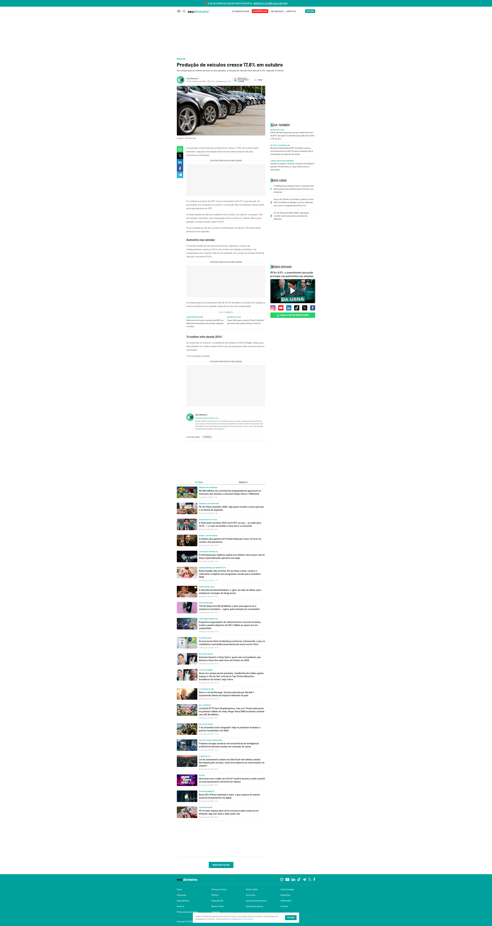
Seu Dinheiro (192, 78)
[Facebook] (314, 879)
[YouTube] (287, 879)
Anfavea (207, 437)
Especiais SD (217, 900)
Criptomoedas (287, 889)
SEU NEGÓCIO (277, 11)
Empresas (181, 895)
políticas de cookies (245, 919)
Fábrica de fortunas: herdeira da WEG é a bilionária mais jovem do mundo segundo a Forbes (205, 323)
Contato (284, 906)
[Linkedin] (293, 879)
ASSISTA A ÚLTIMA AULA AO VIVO (270, 3)
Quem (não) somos (254, 906)
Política (214, 895)
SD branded (286, 900)
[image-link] (187, 492)
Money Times (217, 906)
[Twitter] (309, 879)
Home (179, 889)
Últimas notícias (219, 889)
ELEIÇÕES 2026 (260, 11)
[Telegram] (304, 879)
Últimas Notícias (240, 11)
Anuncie (180, 906)
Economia (250, 895)
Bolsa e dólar (252, 889)
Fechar (290, 918)
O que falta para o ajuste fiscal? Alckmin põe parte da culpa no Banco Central (245, 321)
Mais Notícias (221, 865)
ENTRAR (310, 11)
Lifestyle (215, 912)
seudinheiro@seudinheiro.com (207, 418)
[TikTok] (298, 879)
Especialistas (183, 900)
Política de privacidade (187, 912)
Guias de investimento (256, 900)
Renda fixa (285, 895)
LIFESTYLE (291, 11)
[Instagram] (281, 879)
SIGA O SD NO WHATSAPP (294, 315)
